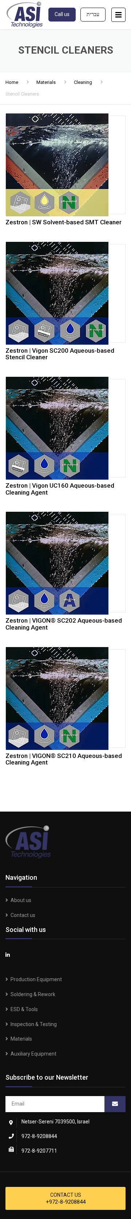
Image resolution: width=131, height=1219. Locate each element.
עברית (93, 14)
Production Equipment (36, 979)
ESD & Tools (24, 1009)
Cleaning (83, 82)
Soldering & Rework (33, 994)
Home (11, 82)
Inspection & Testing (34, 1024)
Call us (62, 14)
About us (21, 900)
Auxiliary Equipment (33, 1054)
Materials (46, 82)
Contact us (23, 915)
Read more (65, 163)
